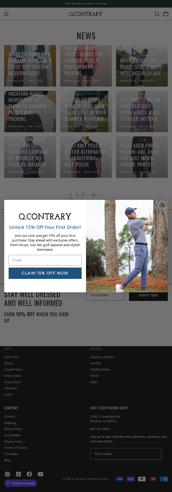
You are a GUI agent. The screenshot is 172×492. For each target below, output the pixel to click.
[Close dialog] (162, 205)
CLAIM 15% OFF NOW (45, 273)
